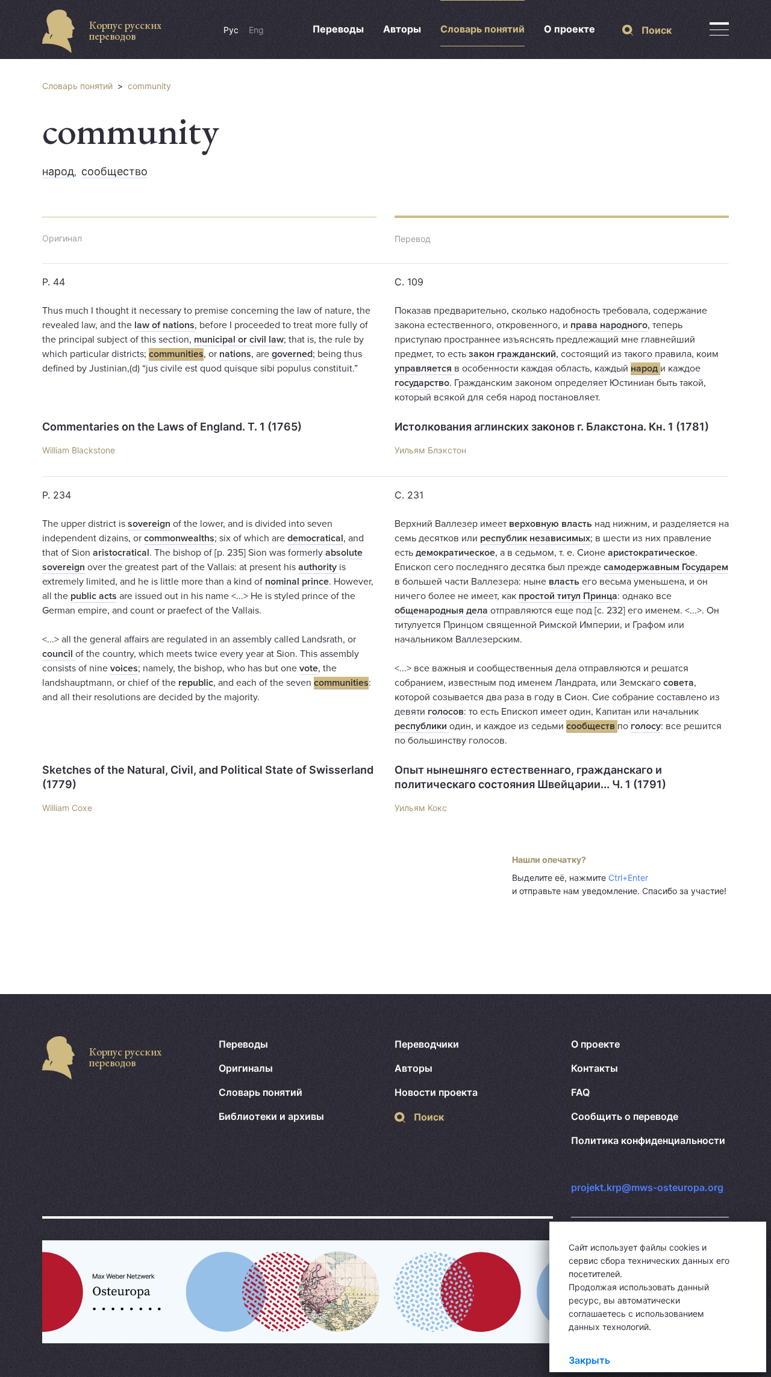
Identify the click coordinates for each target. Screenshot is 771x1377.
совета (678, 683)
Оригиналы (246, 1068)
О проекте (569, 29)
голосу (646, 726)
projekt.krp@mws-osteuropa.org (647, 1187)
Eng (256, 30)
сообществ (591, 726)
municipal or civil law (239, 340)
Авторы (402, 29)
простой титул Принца (568, 596)
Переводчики (427, 1044)
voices (124, 668)
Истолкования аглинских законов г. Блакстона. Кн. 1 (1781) (552, 426)
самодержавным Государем (666, 567)
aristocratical (121, 553)
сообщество (114, 171)
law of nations (164, 325)
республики (422, 726)
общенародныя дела (441, 611)
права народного (609, 325)
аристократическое (651, 553)
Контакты (594, 1068)
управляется (424, 368)
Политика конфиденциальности (648, 1140)
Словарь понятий (482, 29)
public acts (93, 596)
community (149, 86)
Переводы (338, 29)
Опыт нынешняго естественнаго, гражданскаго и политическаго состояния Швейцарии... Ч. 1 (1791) (530, 777)
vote (308, 668)
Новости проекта (436, 1092)
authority (318, 567)
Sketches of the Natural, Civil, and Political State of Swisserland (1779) (207, 777)
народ (58, 171)
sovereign (150, 524)
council (58, 654)
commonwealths (179, 538)
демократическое (455, 553)
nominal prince (297, 582)
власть (565, 582)
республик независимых (535, 538)
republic (195, 683)
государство (422, 383)
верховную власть (550, 524)
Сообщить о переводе (624, 1116)
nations (235, 354)
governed (292, 354)
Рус (231, 30)
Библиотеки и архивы (271, 1116)
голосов (446, 712)
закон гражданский (512, 354)
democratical (315, 538)
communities (176, 354)
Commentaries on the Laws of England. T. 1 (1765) (172, 426)
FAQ (580, 1092)
